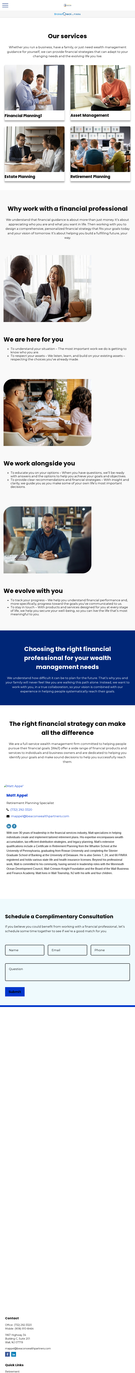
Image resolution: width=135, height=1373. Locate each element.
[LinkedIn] (9, 826)
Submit (15, 992)
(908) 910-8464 (24, 1328)
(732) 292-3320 (21, 809)
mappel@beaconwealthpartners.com (40, 816)
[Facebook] (14, 826)
